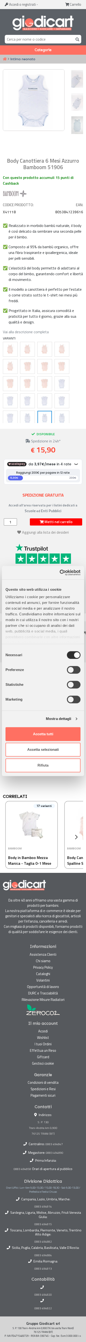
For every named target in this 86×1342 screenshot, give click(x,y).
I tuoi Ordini (43, 1044)
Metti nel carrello (58, 522)
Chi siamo (43, 961)
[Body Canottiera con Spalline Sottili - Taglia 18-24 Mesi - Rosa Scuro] (10, 366)
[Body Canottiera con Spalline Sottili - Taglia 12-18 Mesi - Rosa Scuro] (62, 349)
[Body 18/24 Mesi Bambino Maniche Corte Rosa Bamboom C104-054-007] (45, 383)
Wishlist (43, 1037)
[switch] (74, 670)
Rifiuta (43, 765)
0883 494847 (54, 1144)
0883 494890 (54, 1152)
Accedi (22, 4)
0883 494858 (22, 1169)
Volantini (43, 980)
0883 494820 (43, 1295)
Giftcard (43, 1057)
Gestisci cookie (43, 1063)
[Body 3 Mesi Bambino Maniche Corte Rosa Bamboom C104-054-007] (45, 366)
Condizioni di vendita (43, 1082)
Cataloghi (43, 974)
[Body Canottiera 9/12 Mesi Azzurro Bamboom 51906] (62, 418)
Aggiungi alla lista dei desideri (45, 532)
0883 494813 (43, 1269)
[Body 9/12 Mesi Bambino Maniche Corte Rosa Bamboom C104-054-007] (10, 383)
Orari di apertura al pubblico (52, 1168)
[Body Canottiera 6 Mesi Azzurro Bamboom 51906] (45, 418)
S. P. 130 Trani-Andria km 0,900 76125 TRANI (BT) (43, 1128)
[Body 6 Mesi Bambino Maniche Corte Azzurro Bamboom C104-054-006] (27, 401)
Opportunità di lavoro (43, 986)
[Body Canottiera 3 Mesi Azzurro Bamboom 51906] (27, 418)
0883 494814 (43, 1206)
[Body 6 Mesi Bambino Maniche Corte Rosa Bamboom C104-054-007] (62, 366)
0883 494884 (43, 1255)
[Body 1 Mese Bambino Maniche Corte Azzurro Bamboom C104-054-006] (62, 383)
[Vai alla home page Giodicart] (43, 23)
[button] (77, 837)
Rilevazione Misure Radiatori (43, 999)
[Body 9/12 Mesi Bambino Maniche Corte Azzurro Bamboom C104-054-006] (45, 401)
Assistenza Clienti (43, 954)
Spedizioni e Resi (43, 1089)
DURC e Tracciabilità (43, 993)
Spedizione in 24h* (45, 441)
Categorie (43, 50)
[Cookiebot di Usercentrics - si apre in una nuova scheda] (61, 572)
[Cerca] (76, 39)
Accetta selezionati (43, 749)
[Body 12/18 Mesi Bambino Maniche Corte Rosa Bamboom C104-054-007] (27, 383)
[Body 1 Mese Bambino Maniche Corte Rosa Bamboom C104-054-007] (27, 366)
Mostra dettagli (58, 719)
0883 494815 (43, 1224)
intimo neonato (22, 59)
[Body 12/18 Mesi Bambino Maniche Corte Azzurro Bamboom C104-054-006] (62, 401)
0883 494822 (43, 1308)
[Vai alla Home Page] (5, 59)
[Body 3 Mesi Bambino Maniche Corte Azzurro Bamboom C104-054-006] (10, 401)
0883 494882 (43, 1242)
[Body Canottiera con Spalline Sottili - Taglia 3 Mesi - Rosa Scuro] (10, 349)
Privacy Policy (43, 967)
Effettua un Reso (43, 1050)
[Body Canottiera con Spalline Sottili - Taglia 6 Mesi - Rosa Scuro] (27, 349)
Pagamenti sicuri (43, 1095)
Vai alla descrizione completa (26, 332)
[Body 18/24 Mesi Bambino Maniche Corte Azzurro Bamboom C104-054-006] (10, 418)
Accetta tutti (43, 734)
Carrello (75, 4)
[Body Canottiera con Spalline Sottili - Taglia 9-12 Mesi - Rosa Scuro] (45, 349)
